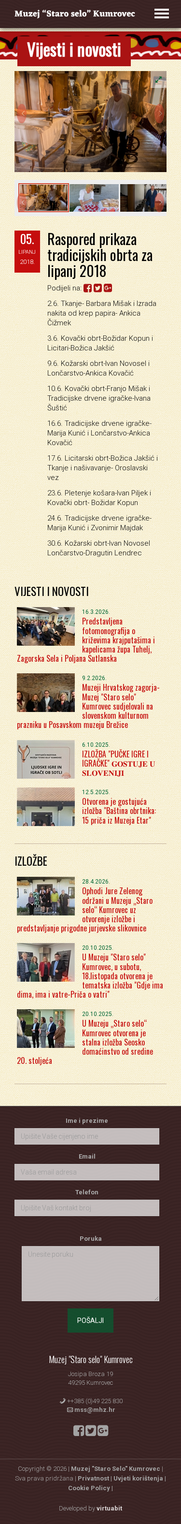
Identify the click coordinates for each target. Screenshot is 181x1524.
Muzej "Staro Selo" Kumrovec (115, 1468)
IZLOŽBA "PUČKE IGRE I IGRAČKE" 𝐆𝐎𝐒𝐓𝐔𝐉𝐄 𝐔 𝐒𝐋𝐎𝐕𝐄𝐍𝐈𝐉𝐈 (118, 763)
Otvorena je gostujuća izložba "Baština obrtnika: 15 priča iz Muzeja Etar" (119, 811)
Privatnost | (95, 1478)
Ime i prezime (87, 1120)
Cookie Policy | (90, 1488)
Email (87, 1156)
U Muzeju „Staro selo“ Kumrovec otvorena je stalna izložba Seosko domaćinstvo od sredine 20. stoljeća (85, 1041)
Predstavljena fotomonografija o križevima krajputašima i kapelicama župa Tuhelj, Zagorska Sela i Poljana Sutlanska (86, 639)
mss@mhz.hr (94, 1409)
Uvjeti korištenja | (139, 1478)
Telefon (86, 1192)
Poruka (91, 1238)
